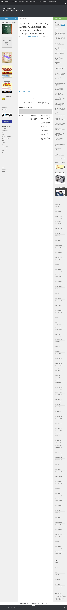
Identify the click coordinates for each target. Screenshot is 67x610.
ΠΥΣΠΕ (62, 599)
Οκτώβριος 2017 (59, 454)
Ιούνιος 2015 (58, 510)
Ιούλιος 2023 (58, 288)
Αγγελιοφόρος (4, 128)
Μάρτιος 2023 (58, 298)
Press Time (3, 169)
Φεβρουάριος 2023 (59, 300)
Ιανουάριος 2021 (59, 360)
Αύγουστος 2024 (59, 257)
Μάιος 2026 (58, 206)
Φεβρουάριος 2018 (59, 445)
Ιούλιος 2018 (58, 433)
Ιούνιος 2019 (58, 406)
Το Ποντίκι (3, 142)
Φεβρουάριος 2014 (59, 548)
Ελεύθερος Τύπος (5, 146)
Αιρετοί (27, 1)
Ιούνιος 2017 (58, 462)
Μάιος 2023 (58, 293)
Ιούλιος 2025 (58, 230)
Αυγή (2, 132)
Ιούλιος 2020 (58, 375)
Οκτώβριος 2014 (59, 529)
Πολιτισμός (58, 584)
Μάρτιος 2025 (58, 240)
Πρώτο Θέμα (4, 158)
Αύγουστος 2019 (59, 401)
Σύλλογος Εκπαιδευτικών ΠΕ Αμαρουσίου (32, 36)
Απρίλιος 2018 (58, 440)
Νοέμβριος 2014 (59, 527)
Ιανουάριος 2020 (59, 389)
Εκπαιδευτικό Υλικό (35, 603)
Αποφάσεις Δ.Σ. (15, 1)
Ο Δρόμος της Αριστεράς (6, 138)
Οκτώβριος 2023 (59, 281)
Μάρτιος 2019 (58, 413)
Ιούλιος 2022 (58, 317)
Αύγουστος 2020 (59, 372)
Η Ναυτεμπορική (4, 152)
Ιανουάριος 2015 (59, 522)
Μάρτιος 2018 (58, 442)
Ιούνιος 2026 (58, 204)
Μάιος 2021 (58, 351)
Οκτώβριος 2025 (59, 223)
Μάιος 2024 (58, 264)
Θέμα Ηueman (18, 607)
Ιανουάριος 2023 (59, 303)
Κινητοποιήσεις (58, 581)
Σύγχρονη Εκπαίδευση (5, 101)
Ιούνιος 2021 (58, 348)
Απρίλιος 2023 (58, 295)
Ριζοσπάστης (4, 160)
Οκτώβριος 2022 (59, 310)
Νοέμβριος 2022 (59, 307)
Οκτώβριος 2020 (59, 368)
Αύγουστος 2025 (59, 228)
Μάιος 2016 (58, 488)
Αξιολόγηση (59, 595)
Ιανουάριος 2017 (59, 474)
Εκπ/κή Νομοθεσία (25, 15)
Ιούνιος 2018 (58, 435)
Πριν (2, 144)
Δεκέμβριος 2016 (59, 476)
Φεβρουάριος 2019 (59, 416)
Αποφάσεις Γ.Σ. (7, 1)
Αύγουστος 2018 (59, 430)
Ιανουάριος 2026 (59, 216)
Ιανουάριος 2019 (59, 418)
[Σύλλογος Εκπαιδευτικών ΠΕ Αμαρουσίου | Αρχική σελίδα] (13, 9)
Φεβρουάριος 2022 (59, 329)
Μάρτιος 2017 (58, 469)
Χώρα (3, 167)
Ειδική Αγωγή (59, 599)
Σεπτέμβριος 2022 (59, 312)
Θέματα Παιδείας (4, 109)
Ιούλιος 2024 (58, 259)
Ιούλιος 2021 (58, 346)
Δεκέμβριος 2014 (59, 524)
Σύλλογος (3, 15)
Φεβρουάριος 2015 (59, 519)
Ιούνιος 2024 (58, 262)
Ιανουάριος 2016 (59, 498)
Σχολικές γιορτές (59, 586)
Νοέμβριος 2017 (59, 452)
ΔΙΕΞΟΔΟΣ (58, 574)
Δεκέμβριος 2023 (59, 276)
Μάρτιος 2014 (58, 546)
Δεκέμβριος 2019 (59, 392)
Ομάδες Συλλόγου (33, 1)
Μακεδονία (3, 154)
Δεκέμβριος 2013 (59, 553)
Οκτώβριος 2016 (59, 481)
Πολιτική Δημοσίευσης (5, 3)
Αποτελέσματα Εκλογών (42, 1)
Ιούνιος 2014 (58, 539)
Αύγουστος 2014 (59, 534)
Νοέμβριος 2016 (59, 478)
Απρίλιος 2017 (58, 466)
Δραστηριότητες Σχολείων (25, 603)
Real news (3, 171)
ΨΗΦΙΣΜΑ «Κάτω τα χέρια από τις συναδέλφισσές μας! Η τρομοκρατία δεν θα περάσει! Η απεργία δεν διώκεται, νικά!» (60, 76)
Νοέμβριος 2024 (59, 250)
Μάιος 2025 (58, 235)
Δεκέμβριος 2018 (59, 421)
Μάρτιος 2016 (58, 493)
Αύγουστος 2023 (59, 286)
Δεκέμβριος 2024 (59, 247)
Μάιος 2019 (58, 409)
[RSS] (15, 18)
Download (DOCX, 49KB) (24, 91)
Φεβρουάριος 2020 (59, 387)
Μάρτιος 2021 (58, 356)
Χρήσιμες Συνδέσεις (52, 1)
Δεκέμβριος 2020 (59, 363)
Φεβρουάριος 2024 (59, 271)
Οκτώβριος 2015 (59, 505)
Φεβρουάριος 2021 (59, 358)
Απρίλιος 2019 (58, 411)
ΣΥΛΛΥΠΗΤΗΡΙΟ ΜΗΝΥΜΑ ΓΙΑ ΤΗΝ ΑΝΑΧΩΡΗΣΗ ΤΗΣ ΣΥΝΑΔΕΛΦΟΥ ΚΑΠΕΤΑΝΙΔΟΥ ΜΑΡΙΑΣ (35, 118)
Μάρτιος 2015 (58, 517)
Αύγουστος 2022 (59, 315)
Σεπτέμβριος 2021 (59, 341)
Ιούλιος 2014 (58, 536)
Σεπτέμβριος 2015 (59, 507)
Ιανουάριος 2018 (59, 447)
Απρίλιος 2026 (58, 209)
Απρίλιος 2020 (58, 382)
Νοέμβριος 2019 (59, 394)
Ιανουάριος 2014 (59, 551)
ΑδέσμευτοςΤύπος (5, 130)
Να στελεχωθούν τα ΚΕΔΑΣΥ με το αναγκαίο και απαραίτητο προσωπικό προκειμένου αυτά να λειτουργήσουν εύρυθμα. (60, 68)
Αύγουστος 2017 (59, 459)
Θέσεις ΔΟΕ (58, 579)
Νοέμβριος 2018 (59, 423)
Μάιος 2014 (58, 541)
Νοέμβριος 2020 (59, 365)
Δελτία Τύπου (21, 1)
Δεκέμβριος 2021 (59, 334)
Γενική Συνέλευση (57, 598)
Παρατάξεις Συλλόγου (11, 15)
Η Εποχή (3, 140)
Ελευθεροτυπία (4, 148)
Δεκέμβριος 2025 (59, 218)
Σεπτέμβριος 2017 (59, 457)
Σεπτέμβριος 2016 (59, 483)
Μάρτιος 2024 (58, 269)
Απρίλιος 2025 (58, 238)
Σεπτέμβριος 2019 (59, 399)
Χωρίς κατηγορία (59, 589)
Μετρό (3, 156)
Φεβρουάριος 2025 (59, 242)
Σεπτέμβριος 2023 (59, 283)
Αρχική (2, 1)
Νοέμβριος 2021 (59, 336)
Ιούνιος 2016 (58, 486)
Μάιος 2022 (58, 322)
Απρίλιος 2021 (58, 353)
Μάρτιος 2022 (58, 327)
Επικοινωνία (32, 15)
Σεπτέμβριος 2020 (59, 370)
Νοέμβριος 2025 (59, 221)
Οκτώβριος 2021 (59, 339)
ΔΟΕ (18, 15)
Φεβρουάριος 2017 (59, 471)
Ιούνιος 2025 (58, 233)
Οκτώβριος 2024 (59, 252)
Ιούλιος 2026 (58, 201)
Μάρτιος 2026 (58, 211)
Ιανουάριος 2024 (59, 274)
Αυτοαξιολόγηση (60, 597)
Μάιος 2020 (58, 380)
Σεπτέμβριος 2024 (59, 254)
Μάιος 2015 (58, 512)
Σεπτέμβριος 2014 (59, 531)
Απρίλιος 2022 (58, 324)
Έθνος (3, 134)
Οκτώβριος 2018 (59, 425)
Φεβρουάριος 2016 (59, 495)
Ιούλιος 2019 (58, 404)
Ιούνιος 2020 (58, 377)
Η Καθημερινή (4, 150)
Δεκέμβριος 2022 (59, 305)
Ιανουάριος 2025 (59, 245)
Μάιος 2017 (58, 464)
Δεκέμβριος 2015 (59, 500)
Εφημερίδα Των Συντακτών (6, 136)
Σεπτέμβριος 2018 (59, 428)
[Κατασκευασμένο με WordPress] (8, 607)
